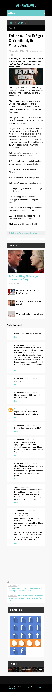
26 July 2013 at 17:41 (31, 425)
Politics (14, 635)
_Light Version (29, 643)
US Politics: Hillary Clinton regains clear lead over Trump (23, 277)
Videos (22, 619)
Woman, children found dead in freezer (29, 313)
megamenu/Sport (29, 635)
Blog (14, 619)
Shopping (22, 635)
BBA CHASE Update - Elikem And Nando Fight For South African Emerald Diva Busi (25, 598)
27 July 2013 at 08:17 (25, 487)
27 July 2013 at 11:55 (31, 510)
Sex (31, 233)
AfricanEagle (26, 5)
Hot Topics (19, 233)
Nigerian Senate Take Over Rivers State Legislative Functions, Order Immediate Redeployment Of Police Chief (26, 588)
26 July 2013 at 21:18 (31, 439)
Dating (20, 22)
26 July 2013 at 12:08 (31, 392)
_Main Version (14, 643)
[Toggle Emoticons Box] (8, 582)
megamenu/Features (37, 627)
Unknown (18, 409)
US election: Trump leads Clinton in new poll (28, 302)
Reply (16, 337)
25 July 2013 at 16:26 (31, 331)
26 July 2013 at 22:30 (31, 463)
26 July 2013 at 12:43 (29, 409)
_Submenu (29, 619)
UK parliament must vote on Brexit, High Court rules (28, 291)
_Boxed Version (37, 643)
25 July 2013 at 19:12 (31, 345)
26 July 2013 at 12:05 (31, 378)
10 (23, 50)
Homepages (37, 635)
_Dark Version (22, 643)
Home (11, 22)
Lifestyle (26, 233)
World (35, 233)
